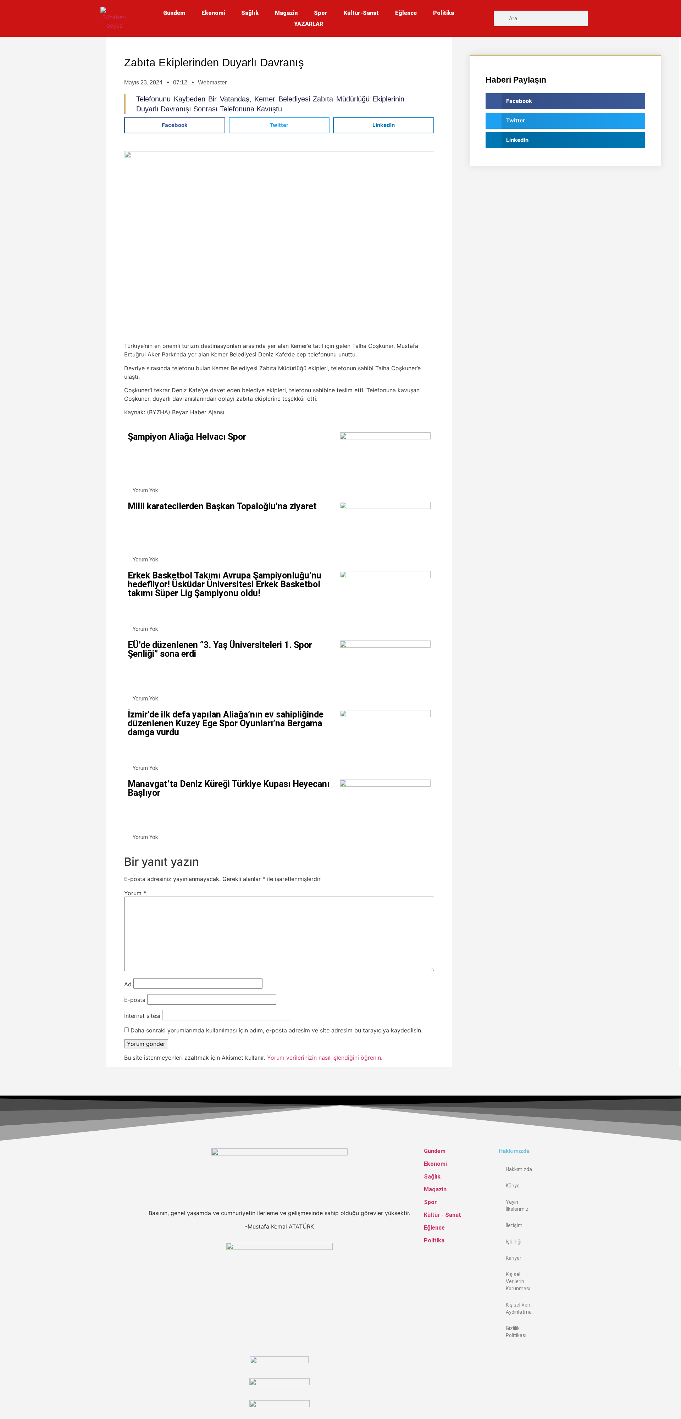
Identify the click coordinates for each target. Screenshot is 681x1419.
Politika (443, 13)
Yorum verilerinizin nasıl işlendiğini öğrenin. (324, 1057)
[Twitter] (501, 1371)
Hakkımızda (519, 1169)
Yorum (135, 893)
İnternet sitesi (142, 1016)
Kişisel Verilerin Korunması (518, 1281)
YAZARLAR (308, 24)
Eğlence (406, 13)
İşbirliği (513, 1242)
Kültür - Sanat (442, 1215)
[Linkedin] (501, 1388)
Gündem (174, 13)
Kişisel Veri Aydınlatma (519, 1308)
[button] (174, 125)
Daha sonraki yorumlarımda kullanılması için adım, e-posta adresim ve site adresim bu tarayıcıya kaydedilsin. (276, 1030)
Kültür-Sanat (361, 13)
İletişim (514, 1225)
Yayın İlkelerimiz (517, 1205)
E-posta (134, 1000)
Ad (128, 984)
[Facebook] (501, 1354)
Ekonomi (213, 13)
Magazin (286, 13)
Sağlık (250, 13)
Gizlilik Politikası (516, 1331)
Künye (513, 1185)
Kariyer (513, 1258)
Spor (320, 13)
